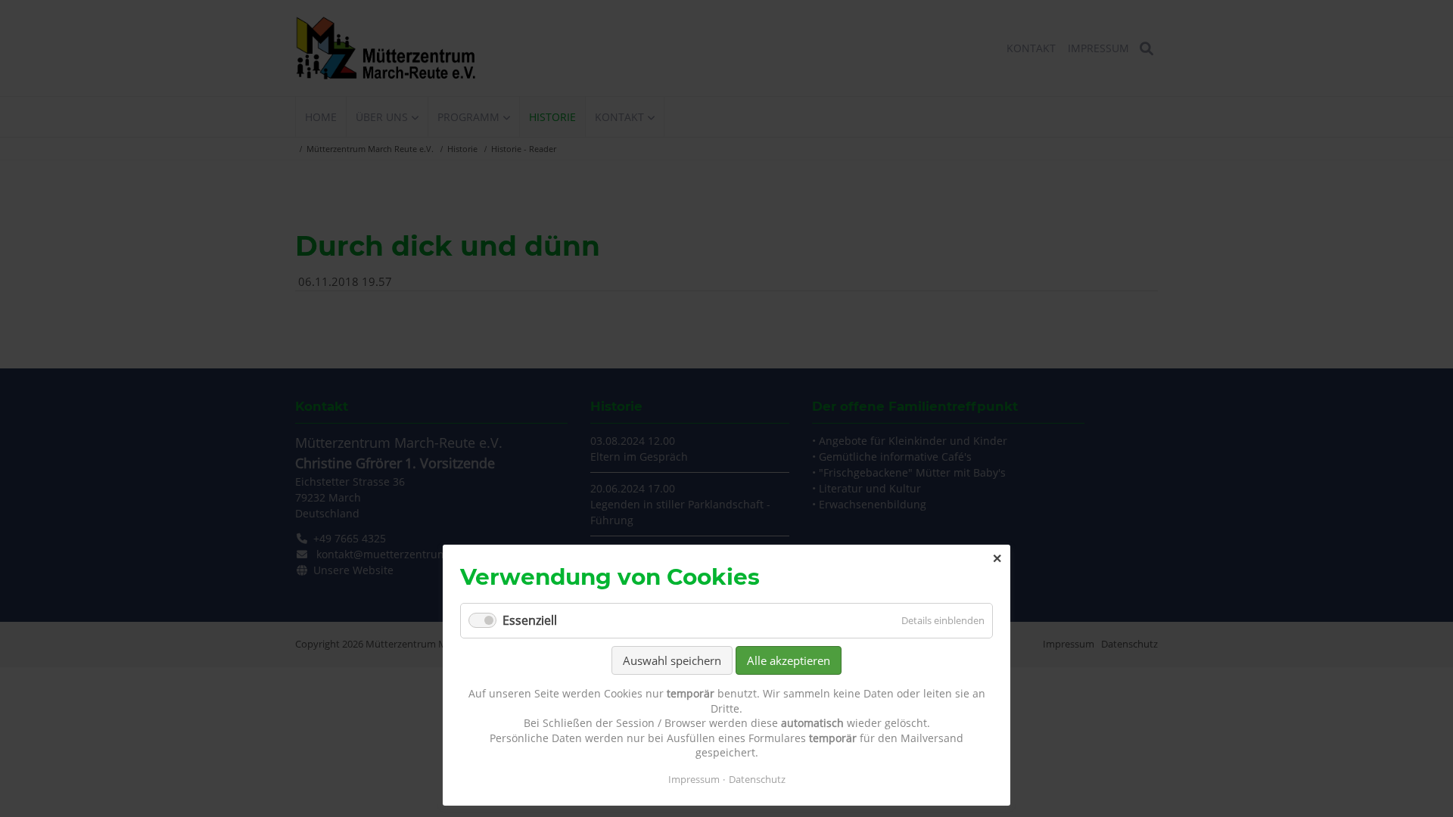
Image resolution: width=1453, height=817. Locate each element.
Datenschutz (757, 779)
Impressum (694, 779)
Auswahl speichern (672, 660)
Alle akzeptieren (788, 660)
